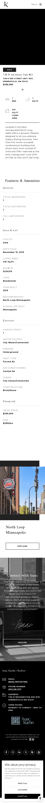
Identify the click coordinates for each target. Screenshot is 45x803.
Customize (22, 790)
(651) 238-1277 (14, 689)
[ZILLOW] (38, 752)
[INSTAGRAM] (12, 752)
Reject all (22, 783)
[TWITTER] (25, 752)
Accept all (22, 796)
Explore (22, 546)
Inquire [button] (22, 642)
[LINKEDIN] (19, 752)
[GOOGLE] (32, 752)
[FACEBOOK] (6, 752)
